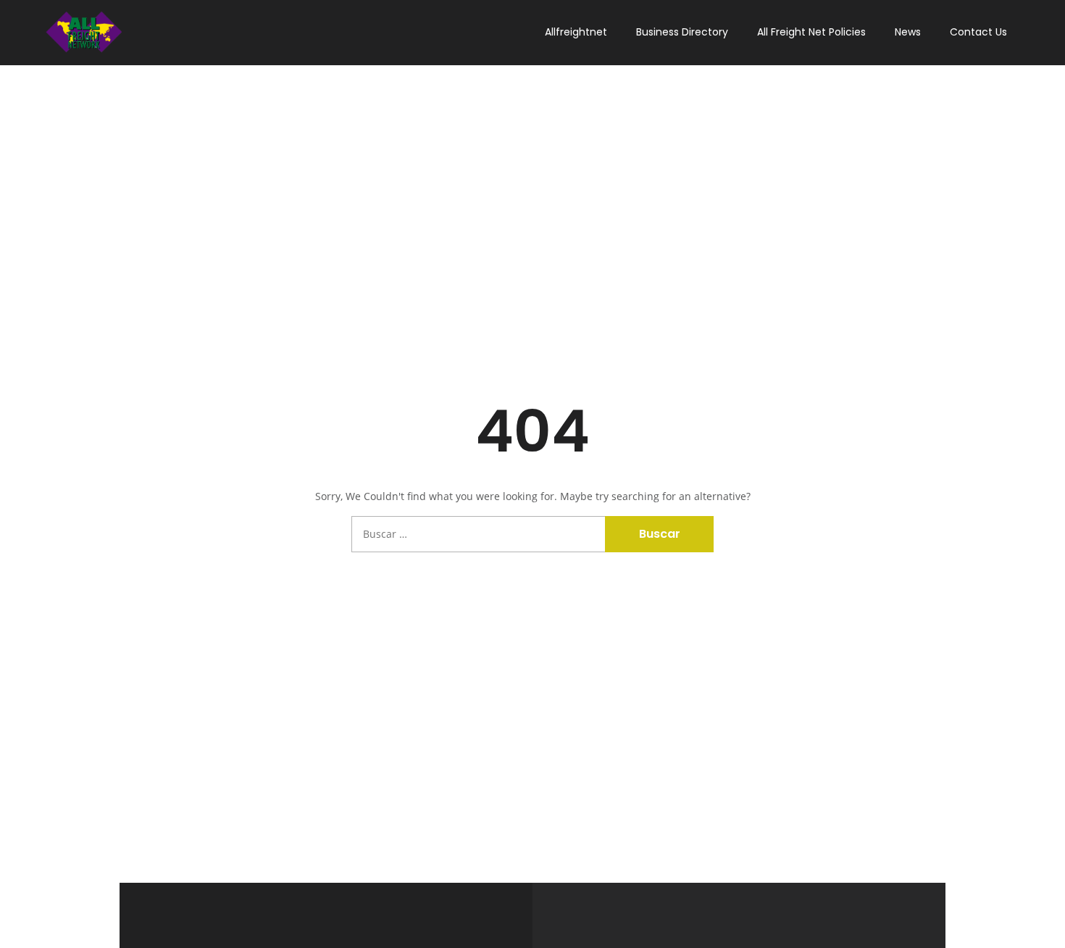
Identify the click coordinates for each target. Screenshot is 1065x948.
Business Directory (682, 32)
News (908, 32)
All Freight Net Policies (811, 32)
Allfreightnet (576, 32)
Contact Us (978, 32)
